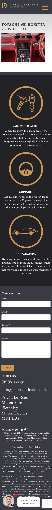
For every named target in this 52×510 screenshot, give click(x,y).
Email (4, 312)
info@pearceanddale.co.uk (24, 389)
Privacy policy (17, 447)
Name (5, 298)
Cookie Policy (34, 447)
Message (6, 338)
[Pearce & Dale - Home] (21, 5)
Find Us (7, 376)
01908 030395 (13, 382)
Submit (7, 367)
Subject (5, 325)
